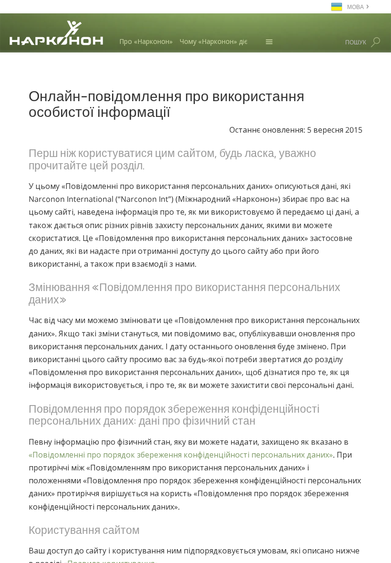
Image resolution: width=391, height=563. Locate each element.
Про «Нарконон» (146, 41)
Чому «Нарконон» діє (213, 41)
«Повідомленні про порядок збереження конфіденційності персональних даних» (181, 454)
